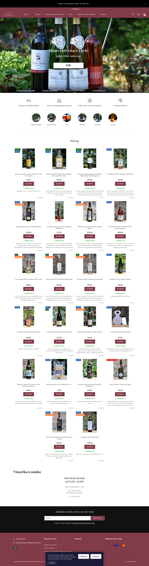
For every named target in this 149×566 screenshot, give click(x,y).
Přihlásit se (97, 518)
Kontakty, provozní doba (50, 545)
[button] (5, 52)
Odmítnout (83, 556)
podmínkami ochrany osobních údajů (84, 523)
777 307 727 (20, 539)
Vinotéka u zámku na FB (15, 548)
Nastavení (52, 563)
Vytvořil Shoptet (131, 561)
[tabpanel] (36, 120)
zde (70, 559)
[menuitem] (27, 14)
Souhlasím (96, 556)
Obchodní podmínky (49, 548)
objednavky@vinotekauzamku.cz (28, 542)
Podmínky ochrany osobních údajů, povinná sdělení (57, 551)
